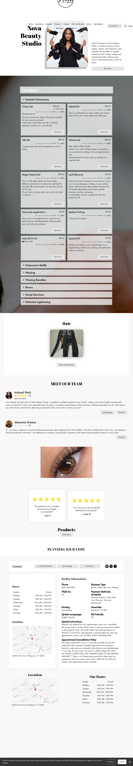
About (88, 24)
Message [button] (68, 566)
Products (57, 24)
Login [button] (130, 26)
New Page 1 (60, 28)
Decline (111, 762)
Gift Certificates (77, 24)
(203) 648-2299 (68, 587)
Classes (66, 24)
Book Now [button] (58, 132)
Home (31, 24)
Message (108, 412)
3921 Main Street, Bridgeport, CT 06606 (29, 656)
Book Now (39, 24)
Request (122, 412)
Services (49, 24)
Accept (122, 762)
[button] (125, 26)
